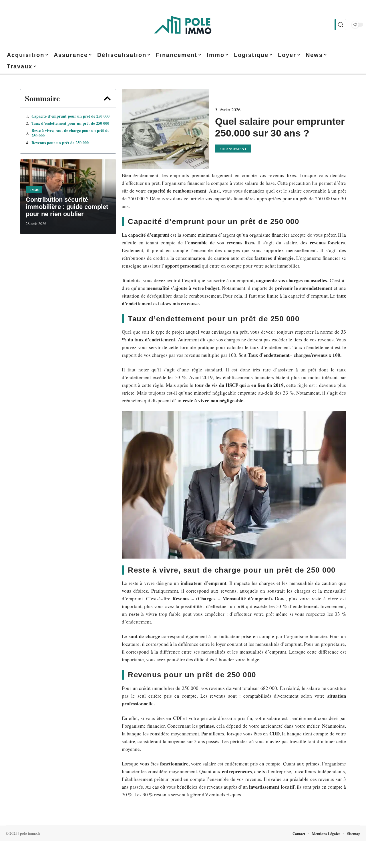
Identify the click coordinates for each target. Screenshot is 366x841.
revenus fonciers (327, 242)
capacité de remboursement (177, 190)
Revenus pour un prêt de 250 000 (60, 142)
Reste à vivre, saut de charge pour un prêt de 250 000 (70, 133)
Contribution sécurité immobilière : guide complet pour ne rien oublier (67, 206)
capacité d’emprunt (148, 234)
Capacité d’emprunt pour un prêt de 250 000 (70, 116)
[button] (107, 98)
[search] (340, 24)
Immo (35, 190)
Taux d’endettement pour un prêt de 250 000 (70, 123)
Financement (233, 148)
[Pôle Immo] (183, 24)
